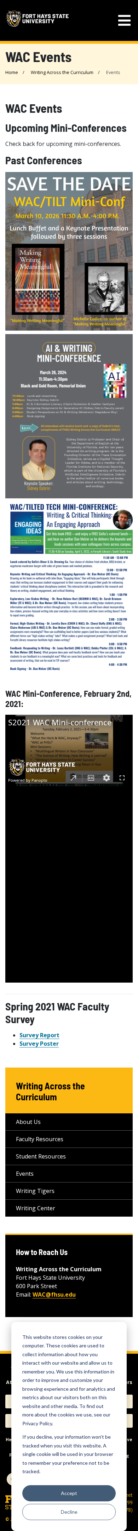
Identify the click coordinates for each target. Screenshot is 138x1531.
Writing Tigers (35, 1191)
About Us (28, 1122)
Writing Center (35, 1208)
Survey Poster (39, 1043)
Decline (69, 1512)
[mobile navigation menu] (124, 20)
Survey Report (39, 1035)
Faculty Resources (39, 1139)
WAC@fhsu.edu (54, 1294)
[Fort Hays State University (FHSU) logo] (37, 20)
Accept (69, 1493)
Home (11, 72)
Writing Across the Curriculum (62, 72)
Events (25, 1174)
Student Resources (41, 1156)
